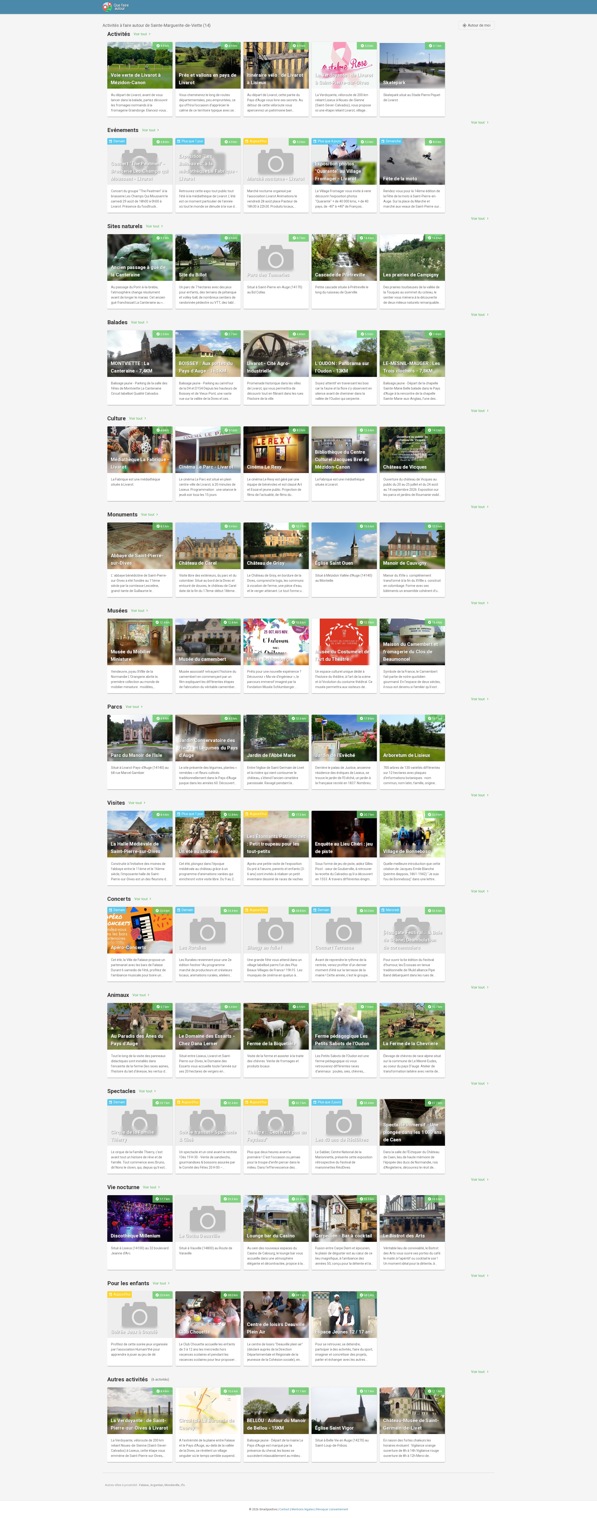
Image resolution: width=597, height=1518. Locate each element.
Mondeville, (172, 1485)
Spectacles (121, 1091)
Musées (117, 610)
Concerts (119, 899)
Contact (284, 1509)
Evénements (123, 130)
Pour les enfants (128, 1283)
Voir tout (143, 34)
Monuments (122, 514)
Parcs (114, 706)
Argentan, (157, 1485)
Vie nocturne (123, 1187)
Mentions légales (303, 1509)
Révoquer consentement (332, 1509)
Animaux (118, 995)
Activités (118, 34)
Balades (117, 322)
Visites (116, 803)
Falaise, (144, 1485)
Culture (116, 418)
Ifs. (183, 1485)
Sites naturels (124, 226)
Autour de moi (476, 25)
